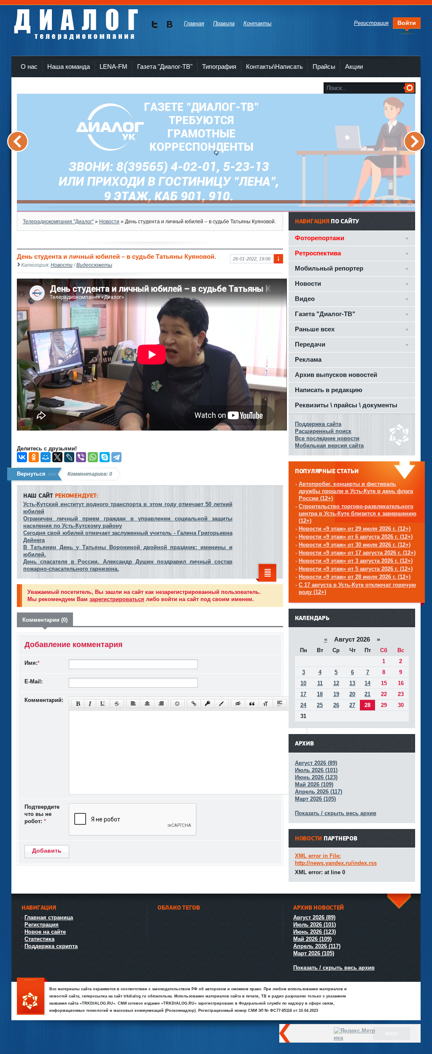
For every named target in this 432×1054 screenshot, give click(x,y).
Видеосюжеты (94, 265)
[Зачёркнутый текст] (117, 703)
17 (303, 694)
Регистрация (41, 924)
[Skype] (105, 457)
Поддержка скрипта (51, 946)
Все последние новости (327, 438)
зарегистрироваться (116, 599)
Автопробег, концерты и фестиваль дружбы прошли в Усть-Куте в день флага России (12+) (356, 491)
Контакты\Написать (274, 66)
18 (320, 694)
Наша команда (68, 66)
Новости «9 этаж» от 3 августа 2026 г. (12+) (356, 561)
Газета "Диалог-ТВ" (164, 66)
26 (336, 705)
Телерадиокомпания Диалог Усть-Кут (75, 21)
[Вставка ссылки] (194, 703)
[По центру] (147, 703)
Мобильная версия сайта (329, 445)
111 (32, 997)
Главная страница (48, 917)
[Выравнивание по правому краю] (161, 703)
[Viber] (81, 457)
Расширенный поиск (323, 431)
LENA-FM (113, 66)
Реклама (308, 359)
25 (320, 705)
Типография (219, 66)
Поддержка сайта (318, 424)
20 (352, 694)
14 (367, 683)
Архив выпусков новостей (336, 374)
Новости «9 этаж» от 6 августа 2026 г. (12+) (356, 537)
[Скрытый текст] (238, 703)
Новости (62, 265)
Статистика (39, 939)
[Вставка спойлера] (280, 703)
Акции (354, 66)
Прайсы (324, 66)
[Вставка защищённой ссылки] (207, 703)
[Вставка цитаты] (252, 703)
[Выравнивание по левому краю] (133, 703)
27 (352, 705)
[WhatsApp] (93, 457)
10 (303, 683)
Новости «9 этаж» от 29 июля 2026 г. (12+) (354, 529)
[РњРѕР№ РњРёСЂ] (45, 457)
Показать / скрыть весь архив (335, 813)
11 (320, 683)
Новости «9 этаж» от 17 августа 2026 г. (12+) (357, 553)
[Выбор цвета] (221, 703)
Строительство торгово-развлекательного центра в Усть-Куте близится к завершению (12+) (357, 513)
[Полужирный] (77, 703)
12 (336, 683)
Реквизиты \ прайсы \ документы (346, 405)
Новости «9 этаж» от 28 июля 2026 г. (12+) (354, 577)
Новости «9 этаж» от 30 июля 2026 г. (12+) (354, 545)
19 (336, 694)
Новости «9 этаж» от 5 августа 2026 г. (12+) (356, 569)
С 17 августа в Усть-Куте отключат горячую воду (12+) (357, 588)
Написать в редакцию (328, 389)
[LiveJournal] (69, 457)
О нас (29, 66)
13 (352, 683)
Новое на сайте (45, 932)
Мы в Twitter (154, 24)
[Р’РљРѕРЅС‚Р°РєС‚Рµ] (22, 457)
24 (303, 705)
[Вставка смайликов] (177, 703)
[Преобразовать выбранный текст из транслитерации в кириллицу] (266, 703)
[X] (57, 457)
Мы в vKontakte (169, 24)
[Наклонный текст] (90, 703)
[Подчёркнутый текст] (103, 703)
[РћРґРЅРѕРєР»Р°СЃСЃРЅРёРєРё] (34, 457)
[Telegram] (116, 457)
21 (367, 694)
